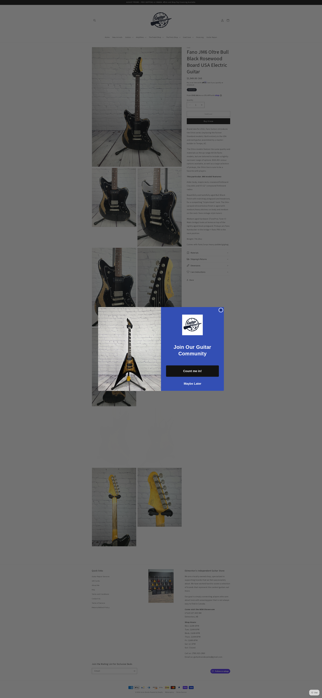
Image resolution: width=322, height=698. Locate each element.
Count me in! (192, 371)
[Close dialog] (221, 310)
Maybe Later (192, 383)
